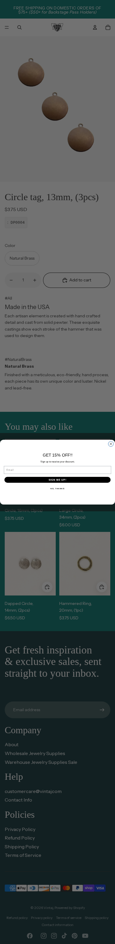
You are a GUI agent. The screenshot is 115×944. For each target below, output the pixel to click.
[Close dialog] (111, 444)
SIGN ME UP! (58, 479)
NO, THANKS (57, 488)
